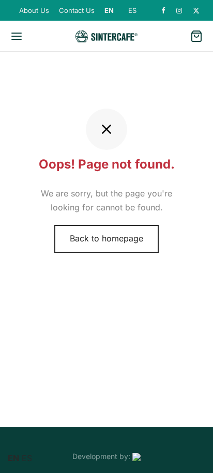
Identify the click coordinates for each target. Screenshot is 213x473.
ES (132, 10)
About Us (34, 10)
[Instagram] (179, 11)
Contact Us (77, 10)
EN (109, 10)
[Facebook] (164, 11)
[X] (196, 11)
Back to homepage (106, 238)
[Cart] (196, 36)
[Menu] (16, 36)
